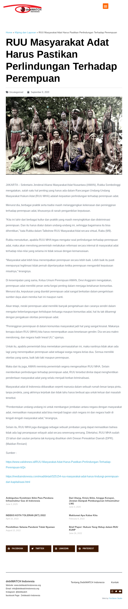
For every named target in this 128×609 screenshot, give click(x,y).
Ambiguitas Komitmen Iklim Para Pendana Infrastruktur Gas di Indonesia (29, 499)
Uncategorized (16, 92)
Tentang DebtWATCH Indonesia (87, 582)
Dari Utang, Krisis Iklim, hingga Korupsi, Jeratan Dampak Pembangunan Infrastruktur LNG (94, 501)
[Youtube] (120, 591)
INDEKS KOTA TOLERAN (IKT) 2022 (26, 515)
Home (9, 32)
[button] (105, 6)
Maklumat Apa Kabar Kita (83, 515)
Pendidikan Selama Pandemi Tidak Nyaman (30, 527)
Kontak (115, 582)
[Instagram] (112, 591)
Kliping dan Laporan (25, 32)
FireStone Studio (115, 598)
